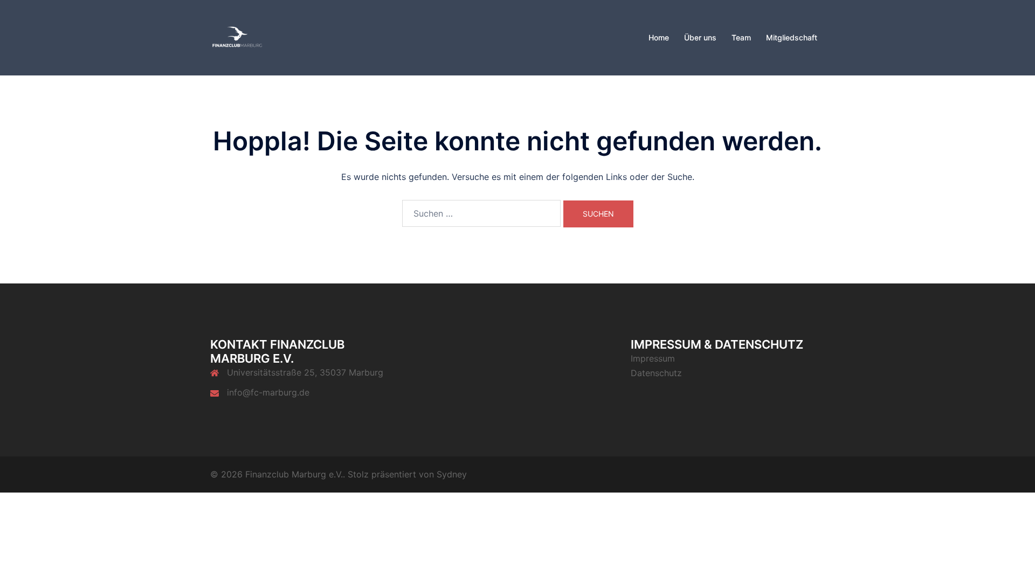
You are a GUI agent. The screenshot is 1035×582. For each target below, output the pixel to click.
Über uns (700, 37)
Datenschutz (656, 373)
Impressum (653, 358)
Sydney (452, 474)
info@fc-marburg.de (268, 392)
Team (741, 37)
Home (658, 37)
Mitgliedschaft (791, 37)
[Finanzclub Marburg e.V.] (237, 36)
